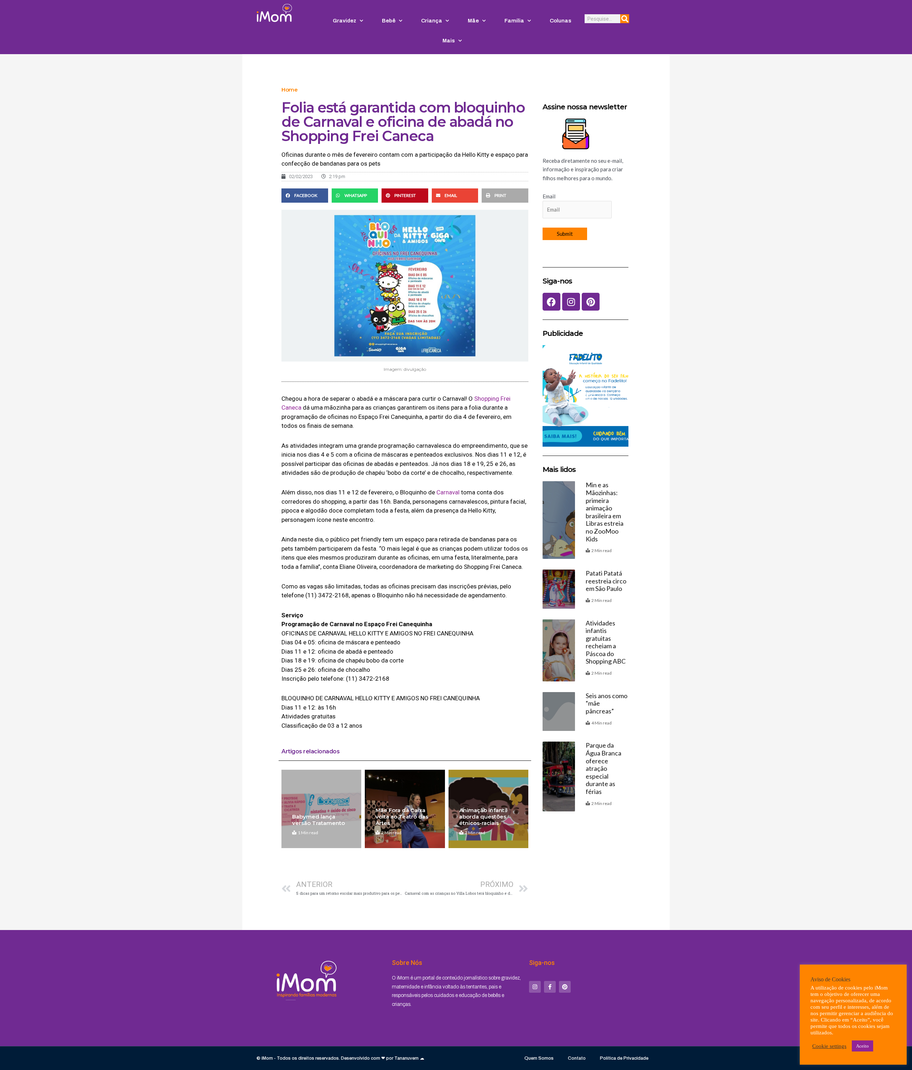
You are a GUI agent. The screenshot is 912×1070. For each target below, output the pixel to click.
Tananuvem (406, 1058)
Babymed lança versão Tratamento (318, 819)
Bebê (388, 21)
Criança (431, 21)
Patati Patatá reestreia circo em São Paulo (606, 580)
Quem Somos (539, 1058)
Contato (577, 1058)
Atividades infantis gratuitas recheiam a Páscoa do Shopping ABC (606, 642)
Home (289, 89)
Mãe (473, 21)
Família (514, 21)
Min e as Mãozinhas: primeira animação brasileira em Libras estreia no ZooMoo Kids (604, 511)
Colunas (560, 21)
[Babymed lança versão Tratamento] (321, 809)
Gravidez (344, 21)
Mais (448, 40)
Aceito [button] (862, 1046)
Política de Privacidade (624, 1058)
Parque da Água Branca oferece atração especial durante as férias (603, 768)
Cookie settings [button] (829, 1046)
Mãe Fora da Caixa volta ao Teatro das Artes (401, 816)
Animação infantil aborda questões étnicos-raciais (483, 816)
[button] (304, 195)
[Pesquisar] (624, 18)
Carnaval (448, 492)
